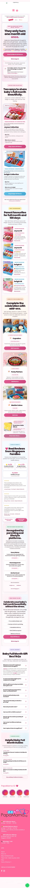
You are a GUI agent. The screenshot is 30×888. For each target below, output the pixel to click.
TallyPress (11, 585)
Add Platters (15, 381)
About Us (3, 853)
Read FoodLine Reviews (9, 520)
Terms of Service (5, 862)
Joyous (5, 668)
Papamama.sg (9, 881)
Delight (15, 673)
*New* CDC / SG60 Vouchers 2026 (10, 858)
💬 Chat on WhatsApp (27, 885)
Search (3, 851)
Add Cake (15, 415)
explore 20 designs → (12, 73)
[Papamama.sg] (15, 5)
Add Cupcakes (15, 348)
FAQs (2, 860)
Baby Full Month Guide (7, 856)
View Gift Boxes (15, 637)
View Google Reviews (21, 520)
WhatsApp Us (15, 59)
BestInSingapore (15, 588)
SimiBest (19, 585)
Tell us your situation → (15, 201)
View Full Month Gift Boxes (15, 54)
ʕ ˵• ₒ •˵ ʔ (19, 882)
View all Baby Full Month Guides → (15, 777)
